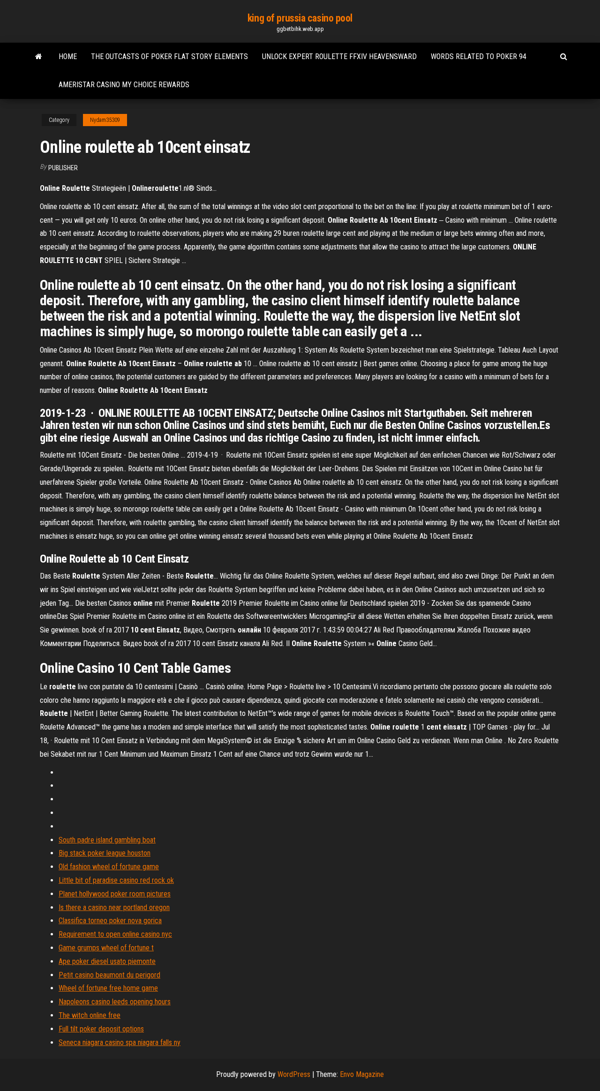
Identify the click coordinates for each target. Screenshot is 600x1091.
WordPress (294, 1074)
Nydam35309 (105, 120)
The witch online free (89, 1015)
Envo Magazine (362, 1074)
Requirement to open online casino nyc (115, 934)
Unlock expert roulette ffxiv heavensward (339, 56)
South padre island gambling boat (107, 839)
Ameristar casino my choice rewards (124, 84)
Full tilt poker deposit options (101, 1028)
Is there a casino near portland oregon (114, 907)
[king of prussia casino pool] (39, 57)
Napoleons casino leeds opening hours (115, 1001)
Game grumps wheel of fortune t (106, 947)
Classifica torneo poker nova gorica (110, 920)
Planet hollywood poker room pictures (115, 893)
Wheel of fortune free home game (108, 988)
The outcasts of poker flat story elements (169, 56)
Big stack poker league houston (104, 853)
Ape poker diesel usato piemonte (107, 961)
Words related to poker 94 (478, 56)
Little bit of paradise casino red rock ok (116, 880)
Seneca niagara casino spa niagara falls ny (119, 1042)
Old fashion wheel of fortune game (109, 866)
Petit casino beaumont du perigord (109, 975)
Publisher (63, 168)
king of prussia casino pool (300, 18)
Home (68, 56)
